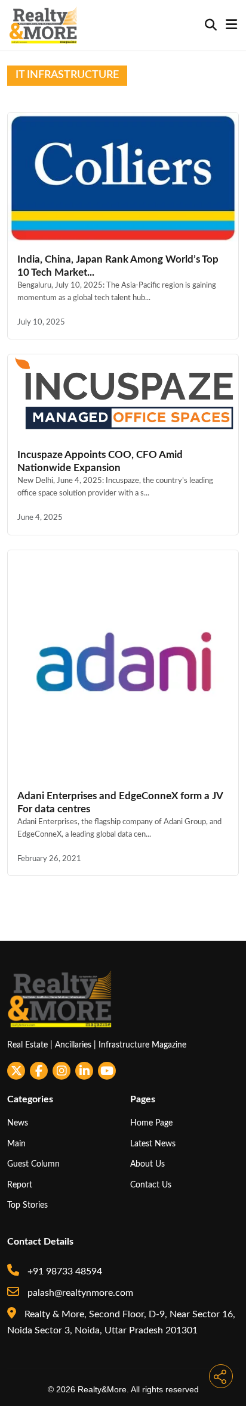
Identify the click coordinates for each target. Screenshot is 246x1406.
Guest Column (33, 1163)
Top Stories (27, 1205)
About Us (147, 1163)
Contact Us (150, 1184)
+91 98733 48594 (63, 1271)
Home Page (151, 1122)
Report (19, 1184)
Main (16, 1143)
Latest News (153, 1143)
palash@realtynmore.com (79, 1293)
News (17, 1122)
